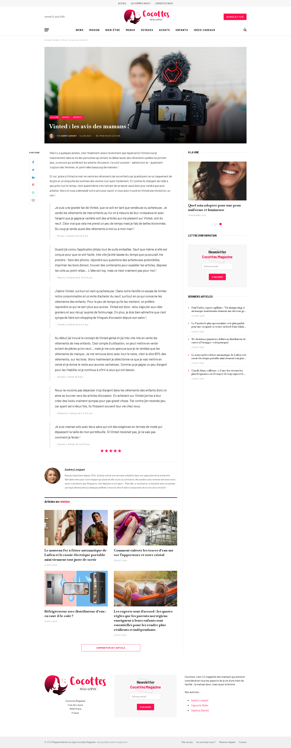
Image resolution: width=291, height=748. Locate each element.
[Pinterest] (33, 185)
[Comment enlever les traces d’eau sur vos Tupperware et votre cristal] (145, 528)
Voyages (147, 29)
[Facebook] (33, 162)
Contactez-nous (164, 3)
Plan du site (187, 742)
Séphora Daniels (200, 710)
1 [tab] (214, 224)
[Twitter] (33, 170)
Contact (243, 742)
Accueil (122, 3)
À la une (55, 117)
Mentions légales (227, 742)
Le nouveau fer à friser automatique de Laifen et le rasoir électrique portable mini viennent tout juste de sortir (75, 555)
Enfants (182, 29)
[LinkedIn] (33, 177)
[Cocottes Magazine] (146, 17)
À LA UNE (193, 152)
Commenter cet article (110, 647)
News (80, 29)
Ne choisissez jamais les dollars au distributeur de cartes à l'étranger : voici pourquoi (218, 341)
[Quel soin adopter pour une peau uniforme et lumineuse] (217, 181)
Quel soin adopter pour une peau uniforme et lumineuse (214, 207)
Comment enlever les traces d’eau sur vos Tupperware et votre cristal (143, 552)
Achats (164, 29)
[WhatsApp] (33, 192)
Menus (130, 29)
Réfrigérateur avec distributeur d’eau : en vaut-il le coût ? (75, 613)
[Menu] (46, 30)
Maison (94, 29)
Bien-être (112, 29)
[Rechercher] (245, 30)
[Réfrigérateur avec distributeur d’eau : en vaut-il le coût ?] (76, 588)
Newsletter (235, 16)
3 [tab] (220, 224)
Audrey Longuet (69, 136)
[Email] (33, 200)
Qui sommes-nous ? (141, 3)
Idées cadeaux (204, 29)
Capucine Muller (199, 705)
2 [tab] (217, 224)
